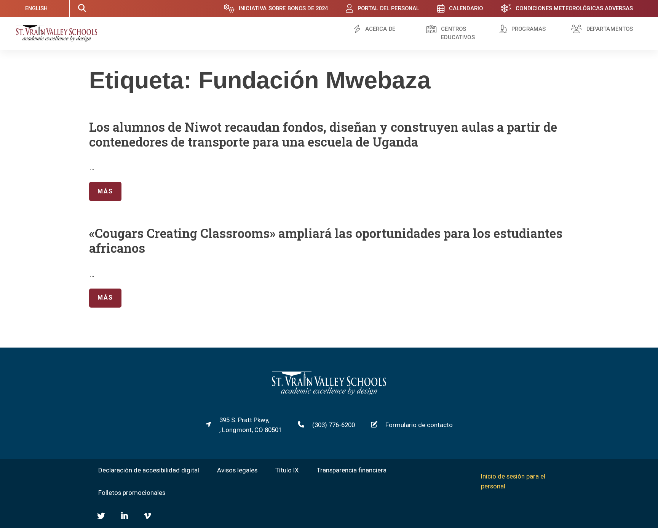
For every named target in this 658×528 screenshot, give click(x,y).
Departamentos (609, 29)
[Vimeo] (147, 516)
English (36, 8)
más (101, 191)
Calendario (466, 8)
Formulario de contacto (419, 425)
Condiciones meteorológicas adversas (574, 8)
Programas (528, 29)
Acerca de (380, 29)
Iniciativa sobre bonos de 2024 (283, 8)
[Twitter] (101, 516)
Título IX (287, 470)
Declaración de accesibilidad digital (148, 470)
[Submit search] (81, 8)
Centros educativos (457, 33)
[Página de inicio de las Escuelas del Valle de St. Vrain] (329, 393)
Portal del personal (389, 8)
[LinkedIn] (124, 516)
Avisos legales (237, 470)
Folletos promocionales (131, 492)
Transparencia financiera (351, 470)
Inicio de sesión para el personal (513, 481)
